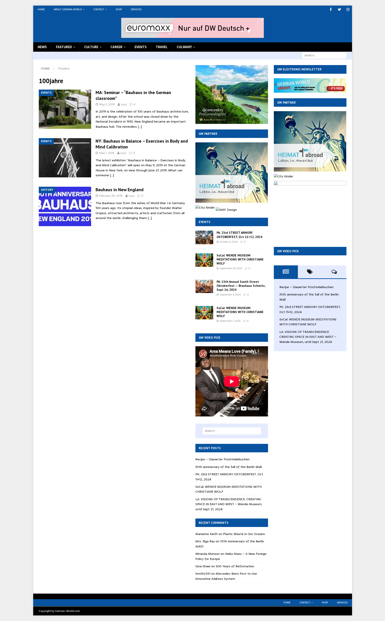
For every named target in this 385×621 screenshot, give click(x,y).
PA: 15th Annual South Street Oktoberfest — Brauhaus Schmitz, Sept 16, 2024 (241, 286)
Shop (119, 9)
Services (136, 9)
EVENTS (141, 47)
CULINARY (184, 47)
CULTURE (91, 47)
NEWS (42, 47)
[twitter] (339, 9)
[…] (140, 126)
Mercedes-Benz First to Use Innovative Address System (226, 576)
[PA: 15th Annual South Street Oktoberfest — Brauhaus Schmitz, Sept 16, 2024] (204, 286)
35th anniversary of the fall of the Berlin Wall (228, 466)
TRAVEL (162, 47)
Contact (98, 9)
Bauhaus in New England (119, 190)
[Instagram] (348, 9)
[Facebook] (331, 9)
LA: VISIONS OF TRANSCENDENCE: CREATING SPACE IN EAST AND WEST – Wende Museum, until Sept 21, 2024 (228, 504)
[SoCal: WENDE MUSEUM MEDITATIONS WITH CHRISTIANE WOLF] (204, 260)
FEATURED (64, 47)
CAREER (116, 47)
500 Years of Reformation (235, 566)
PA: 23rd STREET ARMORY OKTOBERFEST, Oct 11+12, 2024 (239, 235)
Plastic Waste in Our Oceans (244, 533)
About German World (68, 9)
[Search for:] (324, 55)
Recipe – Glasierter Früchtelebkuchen (222, 459)
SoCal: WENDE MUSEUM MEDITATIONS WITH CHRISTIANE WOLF (240, 259)
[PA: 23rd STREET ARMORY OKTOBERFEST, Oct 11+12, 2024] (204, 237)
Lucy (124, 104)
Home (41, 9)
